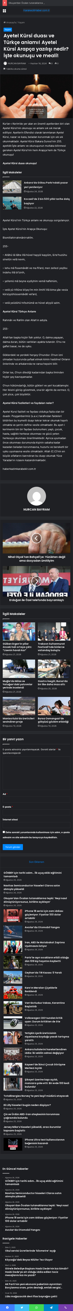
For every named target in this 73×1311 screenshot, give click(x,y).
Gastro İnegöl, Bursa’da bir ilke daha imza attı (53, 682)
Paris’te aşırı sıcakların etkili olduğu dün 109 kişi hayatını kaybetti (47, 959)
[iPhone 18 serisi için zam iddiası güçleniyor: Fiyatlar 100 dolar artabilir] (13, 915)
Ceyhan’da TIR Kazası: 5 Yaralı (43, 972)
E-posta (8, 806)
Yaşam (21, 22)
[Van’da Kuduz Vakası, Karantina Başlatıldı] (13, 1007)
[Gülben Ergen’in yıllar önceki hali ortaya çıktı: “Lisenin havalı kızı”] (19, 631)
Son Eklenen (36, 861)
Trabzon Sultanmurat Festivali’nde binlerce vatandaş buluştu (51, 647)
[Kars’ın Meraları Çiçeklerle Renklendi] (13, 992)
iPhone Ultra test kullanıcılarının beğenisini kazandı (45, 1141)
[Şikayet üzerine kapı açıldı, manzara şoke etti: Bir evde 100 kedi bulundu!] (13, 1084)
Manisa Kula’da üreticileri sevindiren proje (18, 720)
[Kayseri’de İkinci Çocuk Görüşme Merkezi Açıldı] (13, 1069)
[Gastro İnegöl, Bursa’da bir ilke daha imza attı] (54, 669)
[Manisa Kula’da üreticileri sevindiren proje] (19, 706)
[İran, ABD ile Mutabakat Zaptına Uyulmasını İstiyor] (13, 947)
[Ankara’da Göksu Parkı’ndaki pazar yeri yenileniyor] (12, 186)
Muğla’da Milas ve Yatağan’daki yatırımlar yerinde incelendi (17, 684)
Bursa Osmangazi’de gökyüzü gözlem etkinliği (53, 720)
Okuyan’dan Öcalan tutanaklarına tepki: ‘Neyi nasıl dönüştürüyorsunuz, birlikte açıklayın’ (35, 900)
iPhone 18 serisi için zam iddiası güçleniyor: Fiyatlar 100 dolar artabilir (44, 914)
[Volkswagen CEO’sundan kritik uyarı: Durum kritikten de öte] (13, 1022)
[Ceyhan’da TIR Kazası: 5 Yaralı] (13, 977)
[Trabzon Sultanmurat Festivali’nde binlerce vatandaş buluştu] (54, 631)
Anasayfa (11, 22)
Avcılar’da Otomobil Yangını (42, 927)
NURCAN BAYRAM (17, 63)
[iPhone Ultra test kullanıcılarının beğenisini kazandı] (13, 1144)
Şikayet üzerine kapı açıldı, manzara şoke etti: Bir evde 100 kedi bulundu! (47, 1083)
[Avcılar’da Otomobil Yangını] (13, 932)
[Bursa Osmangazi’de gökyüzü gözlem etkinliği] (54, 706)
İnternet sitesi (10, 819)
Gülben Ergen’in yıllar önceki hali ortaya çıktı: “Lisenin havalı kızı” (17, 647)
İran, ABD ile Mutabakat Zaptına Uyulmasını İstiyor (45, 944)
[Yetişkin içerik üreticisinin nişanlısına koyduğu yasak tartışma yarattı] (13, 1037)
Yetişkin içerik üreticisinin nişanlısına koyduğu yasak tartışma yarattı (47, 1036)
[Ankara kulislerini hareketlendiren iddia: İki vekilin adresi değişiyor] (13, 1054)
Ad (5, 794)
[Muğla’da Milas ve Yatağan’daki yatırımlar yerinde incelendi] (19, 669)
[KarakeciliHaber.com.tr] (36, 10)
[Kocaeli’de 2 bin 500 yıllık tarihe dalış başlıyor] (12, 203)
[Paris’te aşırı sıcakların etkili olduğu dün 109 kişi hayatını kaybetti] (13, 962)
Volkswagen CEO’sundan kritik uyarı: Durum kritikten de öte (43, 1019)
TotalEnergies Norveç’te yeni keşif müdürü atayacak (36, 1096)
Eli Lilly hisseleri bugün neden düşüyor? (27, 1105)
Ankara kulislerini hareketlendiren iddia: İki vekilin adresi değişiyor (46, 1051)
